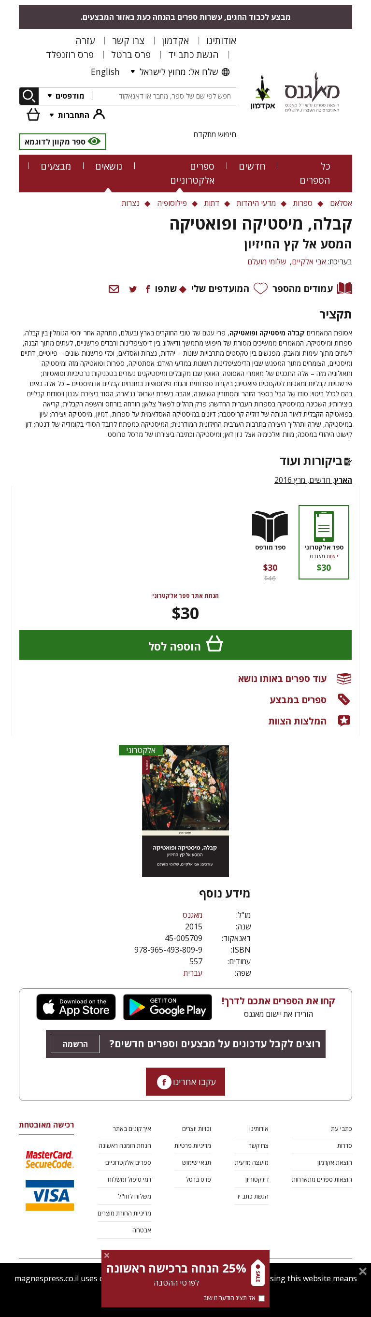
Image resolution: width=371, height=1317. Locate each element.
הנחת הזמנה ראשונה (125, 1145)
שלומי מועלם (266, 261)
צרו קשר (128, 40)
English (105, 71)
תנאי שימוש (196, 1162)
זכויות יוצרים (196, 1128)
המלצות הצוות (297, 720)
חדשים (252, 166)
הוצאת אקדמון (334, 1162)
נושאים (108, 166)
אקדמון (175, 40)
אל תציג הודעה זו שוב (229, 1297)
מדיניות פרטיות (192, 1145)
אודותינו (221, 40)
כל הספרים (315, 173)
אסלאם (341, 203)
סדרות (344, 1145)
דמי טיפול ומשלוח (129, 1179)
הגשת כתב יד (193, 54)
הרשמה (75, 1044)
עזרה (85, 40)
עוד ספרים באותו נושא (282, 678)
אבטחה (141, 1230)
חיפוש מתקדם (214, 134)
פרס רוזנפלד (70, 54)
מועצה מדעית (252, 1162)
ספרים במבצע (298, 699)
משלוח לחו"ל (134, 1196)
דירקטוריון (257, 1179)
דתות (211, 203)
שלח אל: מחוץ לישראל (179, 71)
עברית (193, 973)
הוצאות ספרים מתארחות (322, 1179)
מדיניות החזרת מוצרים (124, 1213)
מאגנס (192, 915)
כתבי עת (341, 1128)
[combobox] (164, 96)
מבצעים (56, 166)
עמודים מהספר (302, 288)
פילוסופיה (172, 203)
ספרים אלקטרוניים (192, 173)
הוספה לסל (174, 646)
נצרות (131, 203)
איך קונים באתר (132, 1128)
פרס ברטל (131, 54)
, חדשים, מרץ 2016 (313, 480)
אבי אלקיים (309, 261)
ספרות (303, 203)
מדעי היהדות (256, 203)
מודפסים (69, 95)
